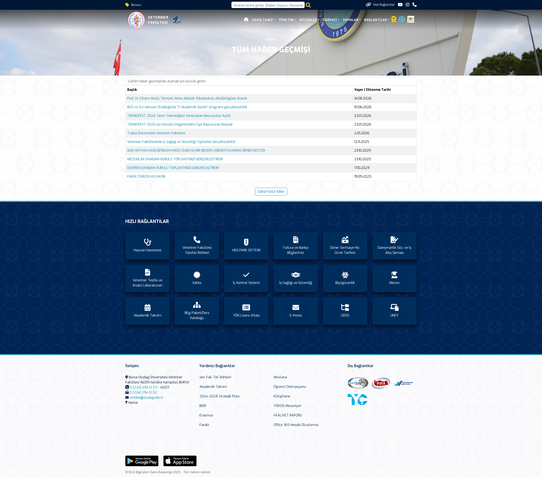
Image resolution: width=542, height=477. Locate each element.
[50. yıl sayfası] (177, 20)
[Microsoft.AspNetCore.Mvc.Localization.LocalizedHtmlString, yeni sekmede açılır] (141, 460)
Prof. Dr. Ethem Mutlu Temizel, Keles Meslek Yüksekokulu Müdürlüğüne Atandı (187, 98)
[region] (271, 134)
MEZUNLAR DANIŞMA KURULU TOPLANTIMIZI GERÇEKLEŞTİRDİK (175, 159)
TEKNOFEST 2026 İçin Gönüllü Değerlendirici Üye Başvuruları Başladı (179, 124)
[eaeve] (358, 383)
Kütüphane (282, 396)
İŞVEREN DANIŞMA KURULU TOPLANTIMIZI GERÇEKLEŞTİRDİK (173, 168)
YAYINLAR (350, 20)
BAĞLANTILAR (375, 20)
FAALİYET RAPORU (288, 415)
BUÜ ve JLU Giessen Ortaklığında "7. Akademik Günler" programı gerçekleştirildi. (187, 107)
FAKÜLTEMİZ (262, 20)
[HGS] (410, 19)
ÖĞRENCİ (330, 20)
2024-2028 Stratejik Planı (219, 396)
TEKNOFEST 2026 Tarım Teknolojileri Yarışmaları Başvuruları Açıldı (178, 115)
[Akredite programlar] (393, 20)
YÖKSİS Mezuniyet (287, 406)
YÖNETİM (286, 20)
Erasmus (206, 415)
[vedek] (381, 383)
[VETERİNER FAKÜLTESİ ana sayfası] (136, 20)
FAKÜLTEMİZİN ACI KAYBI (146, 176)
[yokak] (403, 383)
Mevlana (280, 377)
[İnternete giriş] (401, 20)
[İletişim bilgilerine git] (414, 5)
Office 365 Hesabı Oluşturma (296, 425)
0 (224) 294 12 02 (143, 392)
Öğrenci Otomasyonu (290, 386)
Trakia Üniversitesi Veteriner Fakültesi (156, 133)
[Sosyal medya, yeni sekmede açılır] (400, 5)
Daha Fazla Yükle (271, 191)
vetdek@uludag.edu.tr (146, 397)
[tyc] (358, 400)
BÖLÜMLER (308, 20)
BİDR (202, 406)
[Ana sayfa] (246, 20)
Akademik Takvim (213, 386)
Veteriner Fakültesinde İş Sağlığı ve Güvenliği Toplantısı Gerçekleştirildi (181, 142)
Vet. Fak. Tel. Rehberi (215, 377)
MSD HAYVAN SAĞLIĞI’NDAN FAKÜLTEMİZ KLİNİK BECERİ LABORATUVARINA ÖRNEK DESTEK (196, 150)
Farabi (204, 425)
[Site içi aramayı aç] (308, 5)
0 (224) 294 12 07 (143, 387)
